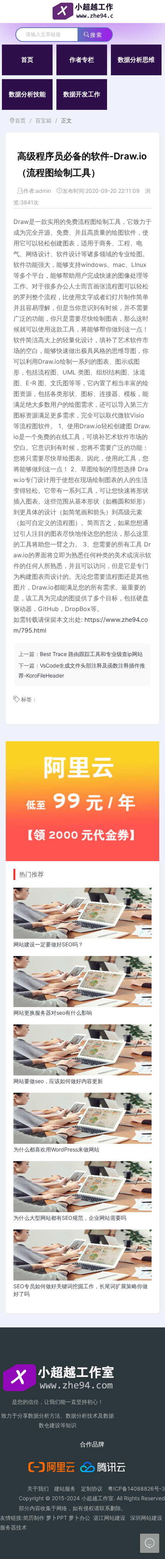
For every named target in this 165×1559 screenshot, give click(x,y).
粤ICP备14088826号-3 (136, 1488)
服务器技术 (13, 1527)
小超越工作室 (97, 1498)
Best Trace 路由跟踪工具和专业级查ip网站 (91, 654)
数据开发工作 (81, 94)
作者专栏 (81, 59)
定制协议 (91, 1488)
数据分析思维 (136, 59)
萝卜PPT (56, 1517)
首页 (27, 59)
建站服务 (65, 1488)
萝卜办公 (79, 1517)
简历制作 (34, 1517)
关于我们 (38, 1488)
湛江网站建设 (109, 1517)
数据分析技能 (27, 94)
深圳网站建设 (146, 1517)
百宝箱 (43, 120)
